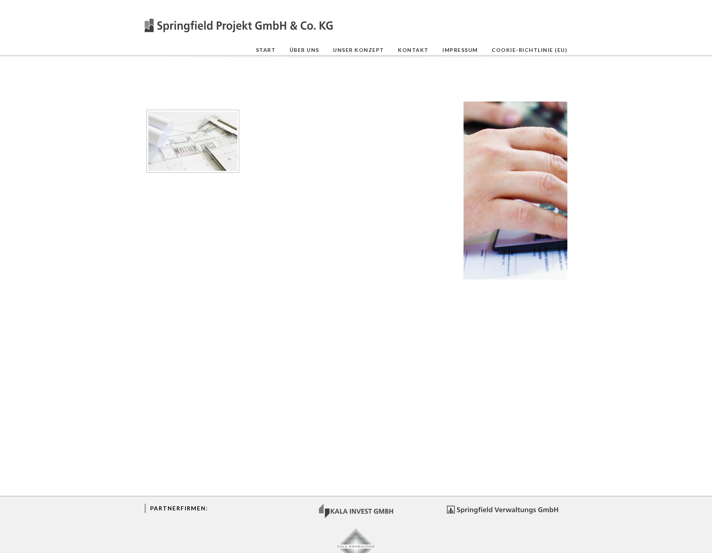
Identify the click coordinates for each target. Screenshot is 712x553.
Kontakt (413, 50)
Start (266, 50)
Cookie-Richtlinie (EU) (529, 50)
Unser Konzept (358, 50)
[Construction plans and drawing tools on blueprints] (192, 141)
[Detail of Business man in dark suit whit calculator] (515, 190)
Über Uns (304, 50)
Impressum (460, 50)
